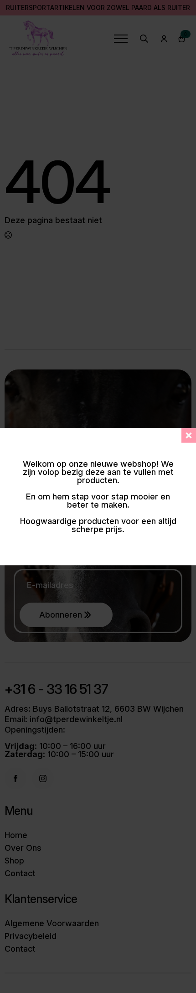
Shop (14, 861)
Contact (20, 873)
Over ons (23, 848)
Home (16, 835)
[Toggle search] (144, 38)
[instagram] (43, 778)
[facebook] (15, 778)
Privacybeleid (31, 936)
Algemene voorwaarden (52, 923)
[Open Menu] (121, 38)
